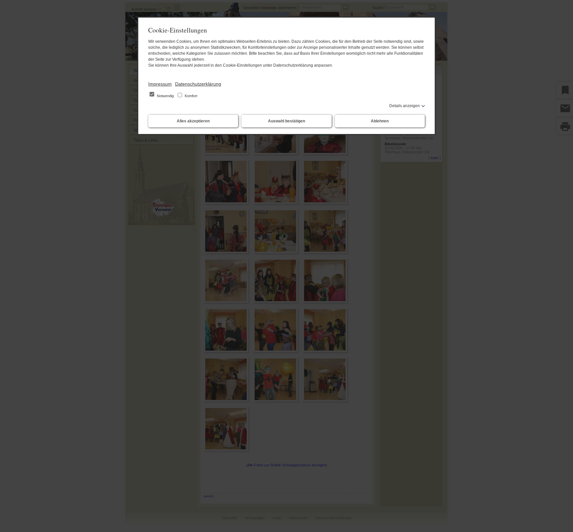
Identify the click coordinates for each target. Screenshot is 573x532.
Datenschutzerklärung (198, 84)
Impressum (160, 84)
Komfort (190, 96)
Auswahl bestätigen (286, 121)
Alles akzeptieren (193, 121)
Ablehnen (380, 121)
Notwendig (165, 96)
